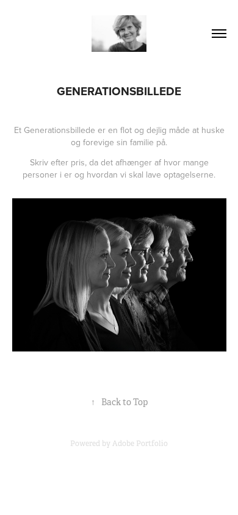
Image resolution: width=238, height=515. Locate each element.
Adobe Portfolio (140, 443)
